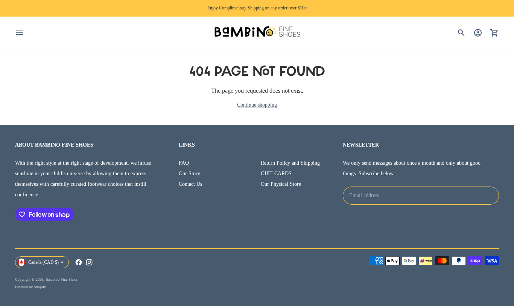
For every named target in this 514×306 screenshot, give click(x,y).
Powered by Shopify (30, 287)
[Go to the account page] (478, 32)
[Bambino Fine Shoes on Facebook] (78, 262)
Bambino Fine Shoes (62, 279)
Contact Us (190, 184)
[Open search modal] (461, 32)
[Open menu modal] (19, 32)
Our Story (189, 173)
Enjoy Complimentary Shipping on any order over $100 (257, 8)
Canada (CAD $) (43, 262)
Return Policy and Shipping (290, 163)
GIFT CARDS (276, 173)
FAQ (184, 163)
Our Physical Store (281, 184)
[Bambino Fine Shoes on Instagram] (89, 262)
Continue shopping (257, 105)
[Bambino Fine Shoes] (257, 33)
